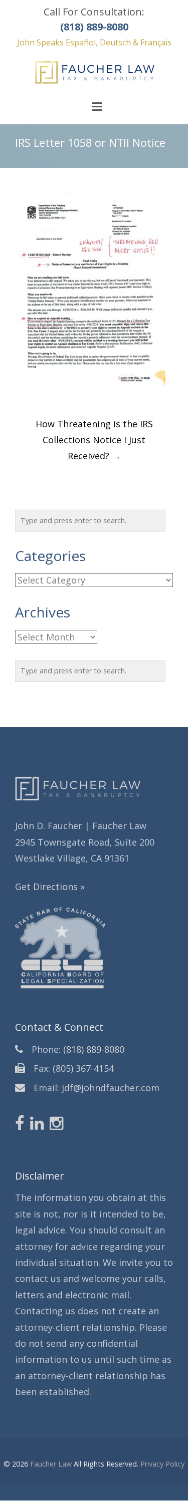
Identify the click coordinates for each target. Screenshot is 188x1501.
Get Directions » (50, 887)
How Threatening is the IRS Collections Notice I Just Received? (94, 440)
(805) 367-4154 (83, 1068)
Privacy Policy (162, 1464)
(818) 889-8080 (93, 1049)
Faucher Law (51, 1464)
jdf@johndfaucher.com (110, 1088)
